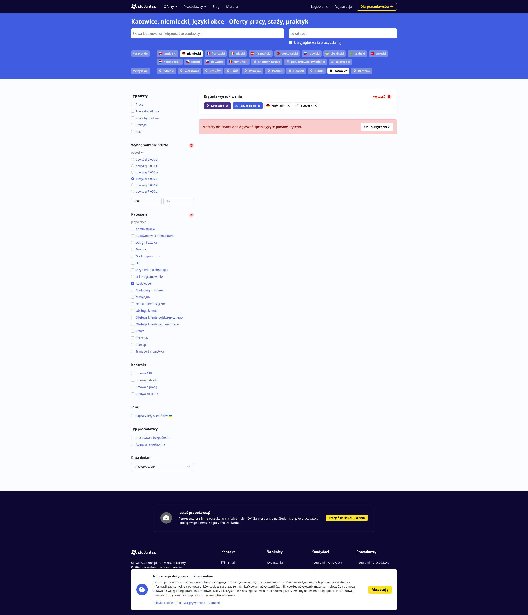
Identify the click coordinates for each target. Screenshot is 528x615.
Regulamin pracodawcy (373, 562)
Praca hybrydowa (147, 118)
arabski (360, 53)
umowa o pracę (146, 387)
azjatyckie (343, 62)
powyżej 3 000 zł (147, 166)
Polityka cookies (163, 603)
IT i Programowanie (149, 277)
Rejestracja (343, 6)
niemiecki (194, 53)
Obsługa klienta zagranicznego (157, 324)
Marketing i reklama (150, 290)
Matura (232, 6)
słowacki (217, 62)
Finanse (141, 249)
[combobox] (207, 33)
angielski (170, 53)
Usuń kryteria (376, 127)
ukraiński (337, 53)
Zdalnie (169, 71)
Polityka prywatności (192, 603)
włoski (240, 53)
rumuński (241, 62)
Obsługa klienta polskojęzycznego (159, 317)
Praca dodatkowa (147, 111)
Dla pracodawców (375, 6)
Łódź (234, 71)
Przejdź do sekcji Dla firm (347, 518)
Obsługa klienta (147, 311)
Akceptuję (380, 589)
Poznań (277, 71)
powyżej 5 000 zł (147, 179)
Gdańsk (298, 71)
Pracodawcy (193, 6)
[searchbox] (207, 33)
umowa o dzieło (146, 380)
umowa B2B (144, 373)
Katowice (340, 71)
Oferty (169, 6)
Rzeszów (364, 71)
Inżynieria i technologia (152, 270)
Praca (139, 104)
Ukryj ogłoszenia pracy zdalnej (317, 42)
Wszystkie (140, 53)
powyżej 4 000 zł (147, 172)
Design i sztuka (146, 243)
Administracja (145, 229)
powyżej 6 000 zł (147, 185)
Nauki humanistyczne (151, 304)
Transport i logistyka (150, 351)
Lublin (319, 71)
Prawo (140, 331)
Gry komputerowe (148, 256)
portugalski (289, 53)
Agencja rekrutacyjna (150, 444)
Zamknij (214, 603)
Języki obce (143, 283)
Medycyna (143, 297)
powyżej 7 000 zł (147, 191)
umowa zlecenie (147, 394)
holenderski (172, 62)
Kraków (215, 71)
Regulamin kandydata (327, 562)
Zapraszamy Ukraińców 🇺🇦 (154, 416)
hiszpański (263, 53)
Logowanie (319, 6)
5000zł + (306, 106)
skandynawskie (269, 62)
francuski (218, 53)
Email (232, 562)
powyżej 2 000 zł (147, 159)
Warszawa (192, 71)
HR (138, 263)
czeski (195, 62)
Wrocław (255, 71)
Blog (216, 6)
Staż (138, 132)
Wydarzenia (274, 562)
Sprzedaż (142, 338)
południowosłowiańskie (308, 62)
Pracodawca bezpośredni (153, 438)
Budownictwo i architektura (155, 236)
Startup (141, 345)
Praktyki (141, 125)
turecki (381, 53)
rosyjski (314, 53)
